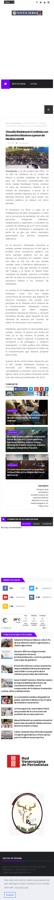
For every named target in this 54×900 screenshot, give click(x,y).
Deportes (22, 101)
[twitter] (40, 2)
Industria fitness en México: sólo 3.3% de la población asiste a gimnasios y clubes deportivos (32, 642)
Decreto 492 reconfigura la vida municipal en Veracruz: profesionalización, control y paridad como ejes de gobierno (32, 655)
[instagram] (48, 2)
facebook (47, 524)
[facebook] (36, 2)
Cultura (8, 101)
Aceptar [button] (10, 895)
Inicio (8, 123)
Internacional (42, 92)
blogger (26, 524)
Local (33, 83)
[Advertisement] (27, 51)
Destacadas (19, 83)
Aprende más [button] (22, 887)
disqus (36, 524)
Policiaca (23, 92)
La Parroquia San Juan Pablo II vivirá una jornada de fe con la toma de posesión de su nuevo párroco (31, 711)
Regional (8, 92)
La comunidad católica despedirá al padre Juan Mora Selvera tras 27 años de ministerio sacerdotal (32, 700)
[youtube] (44, 2)
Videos (7, 109)
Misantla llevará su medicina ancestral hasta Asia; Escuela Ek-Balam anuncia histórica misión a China (33, 723)
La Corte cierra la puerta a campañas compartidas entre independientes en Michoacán (26, 472)
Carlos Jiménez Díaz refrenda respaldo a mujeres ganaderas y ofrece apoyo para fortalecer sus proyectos (33, 734)
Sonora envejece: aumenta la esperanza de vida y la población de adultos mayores (27, 418)
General (36, 101)
